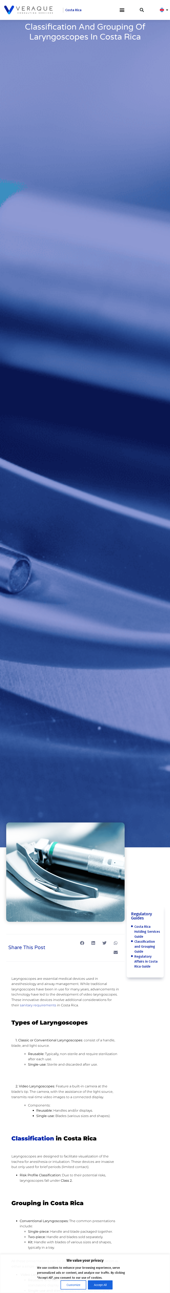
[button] (122, 10)
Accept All (100, 1285)
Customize (73, 1285)
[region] (85, 1273)
